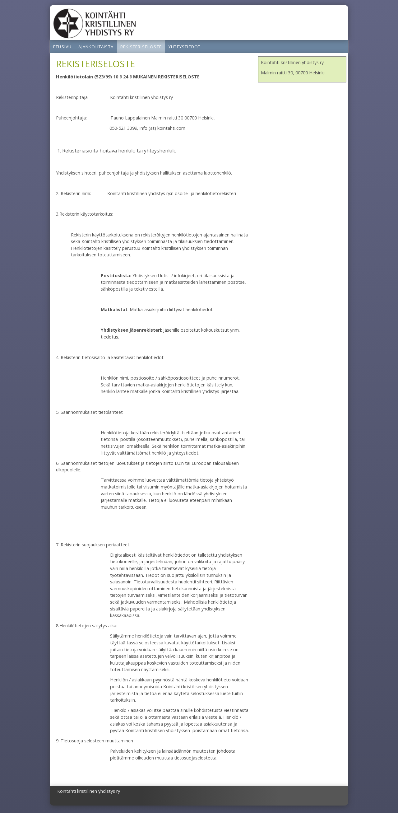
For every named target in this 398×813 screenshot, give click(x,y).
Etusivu (62, 46)
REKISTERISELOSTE (141, 46)
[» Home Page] (94, 36)
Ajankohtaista (95, 46)
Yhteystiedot (185, 46)
